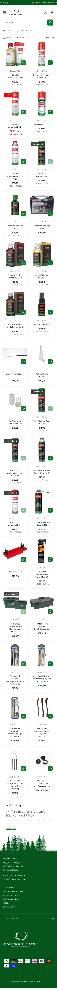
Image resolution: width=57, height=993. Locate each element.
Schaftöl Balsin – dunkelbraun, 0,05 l (15, 325)
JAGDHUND (9, 907)
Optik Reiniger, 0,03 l (42, 324)
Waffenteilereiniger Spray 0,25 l (41, 523)
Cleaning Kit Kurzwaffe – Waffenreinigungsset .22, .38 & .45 (15, 732)
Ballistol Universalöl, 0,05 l (15, 76)
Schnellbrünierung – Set (42, 227)
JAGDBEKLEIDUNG (13, 891)
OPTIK (6, 903)
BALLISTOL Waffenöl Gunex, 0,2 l (42, 422)
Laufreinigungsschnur (15, 375)
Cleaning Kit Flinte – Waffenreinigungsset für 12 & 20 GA (42, 678)
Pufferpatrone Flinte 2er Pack (15, 422)
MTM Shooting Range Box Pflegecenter (41, 626)
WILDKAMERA (10, 899)
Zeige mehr (11, 828)
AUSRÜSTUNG (10, 895)
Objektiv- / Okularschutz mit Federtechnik (41, 783)
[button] (4, 12)
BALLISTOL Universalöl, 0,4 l (15, 523)
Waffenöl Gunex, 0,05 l (42, 175)
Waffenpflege (27, 31)
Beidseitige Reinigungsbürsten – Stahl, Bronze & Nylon (41, 732)
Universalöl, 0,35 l (41, 124)
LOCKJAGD (9, 887)
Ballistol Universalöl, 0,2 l (15, 125)
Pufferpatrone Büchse (42, 375)
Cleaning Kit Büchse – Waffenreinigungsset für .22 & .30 (15, 680)
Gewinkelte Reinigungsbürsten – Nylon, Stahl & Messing (15, 785)
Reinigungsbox (15, 572)
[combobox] (28, 22)
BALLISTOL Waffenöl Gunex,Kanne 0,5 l (42, 471)
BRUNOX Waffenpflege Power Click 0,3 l (42, 574)
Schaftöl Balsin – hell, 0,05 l (41, 276)
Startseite (11, 31)
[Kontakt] (45, 12)
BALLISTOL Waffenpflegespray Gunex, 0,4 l (15, 473)
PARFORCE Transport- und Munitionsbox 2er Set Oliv (15, 628)
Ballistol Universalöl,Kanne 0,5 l (15, 176)
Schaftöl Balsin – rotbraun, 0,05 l (15, 276)
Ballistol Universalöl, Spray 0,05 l (42, 76)
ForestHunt (23, 981)
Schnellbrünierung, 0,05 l (15, 227)
